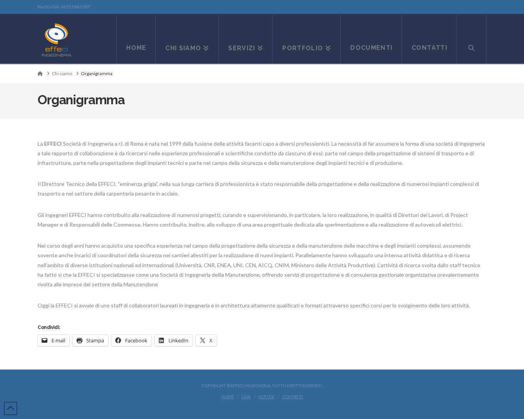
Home (227, 396)
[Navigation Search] (471, 39)
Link (246, 396)
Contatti (292, 396)
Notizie (266, 396)
